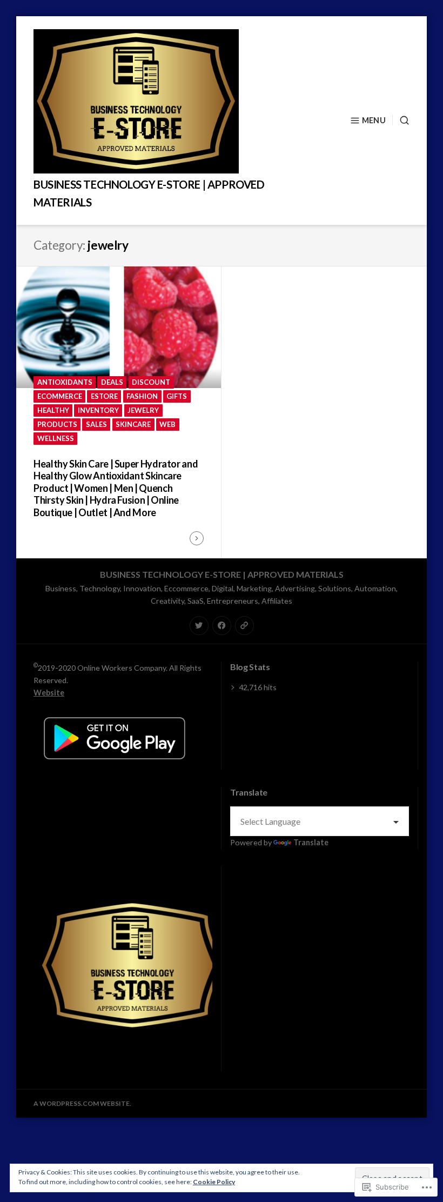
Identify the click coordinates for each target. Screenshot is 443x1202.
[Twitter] (199, 625)
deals (112, 382)
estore (104, 396)
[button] (131, 965)
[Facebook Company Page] (221, 625)
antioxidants (64, 382)
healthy (53, 410)
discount (151, 382)
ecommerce (59, 396)
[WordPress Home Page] (244, 625)
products (57, 424)
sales (96, 424)
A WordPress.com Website (81, 1103)
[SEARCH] (401, 120)
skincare (133, 424)
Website (48, 692)
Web (167, 424)
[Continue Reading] (197, 538)
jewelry (143, 410)
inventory (98, 410)
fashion (142, 396)
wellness (55, 438)
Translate (310, 842)
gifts (176, 396)
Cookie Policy (214, 1182)
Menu (374, 120)
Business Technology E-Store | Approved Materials (222, 574)
